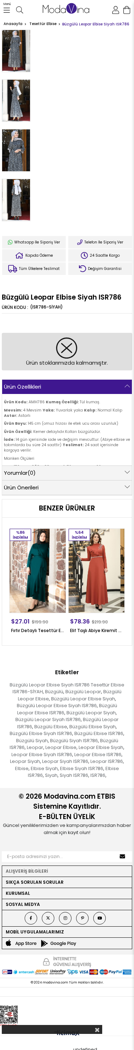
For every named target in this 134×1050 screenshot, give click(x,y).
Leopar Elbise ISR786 (97, 754)
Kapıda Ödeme (38, 255)
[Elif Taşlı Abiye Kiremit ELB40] (97, 571)
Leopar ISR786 (106, 761)
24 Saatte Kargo (104, 255)
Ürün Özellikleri (22, 386)
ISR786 (97, 775)
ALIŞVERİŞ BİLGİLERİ (27, 871)
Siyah (51, 775)
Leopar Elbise (60, 747)
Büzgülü (54, 691)
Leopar (35, 747)
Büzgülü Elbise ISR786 (98, 733)
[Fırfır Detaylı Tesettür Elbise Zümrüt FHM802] (38, 571)
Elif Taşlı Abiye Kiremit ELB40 (96, 630)
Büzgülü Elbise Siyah (92, 726)
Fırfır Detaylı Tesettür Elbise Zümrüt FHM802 (37, 630)
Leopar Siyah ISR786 (65, 761)
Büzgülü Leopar (83, 691)
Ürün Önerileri (21, 487)
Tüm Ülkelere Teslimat (39, 268)
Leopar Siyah (25, 761)
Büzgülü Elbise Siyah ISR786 (41, 733)
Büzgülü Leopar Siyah (91, 712)
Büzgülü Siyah (32, 740)
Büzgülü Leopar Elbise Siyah (83, 698)
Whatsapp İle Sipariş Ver (36, 242)
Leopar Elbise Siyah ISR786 (41, 754)
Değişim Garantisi (104, 268)
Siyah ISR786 (74, 775)
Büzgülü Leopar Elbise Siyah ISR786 (57, 705)
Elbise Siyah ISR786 (81, 768)
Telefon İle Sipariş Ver (103, 242)
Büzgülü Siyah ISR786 (74, 740)
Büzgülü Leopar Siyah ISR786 (48, 719)
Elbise (22, 768)
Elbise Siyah (44, 768)
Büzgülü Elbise (50, 726)
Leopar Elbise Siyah (101, 747)
